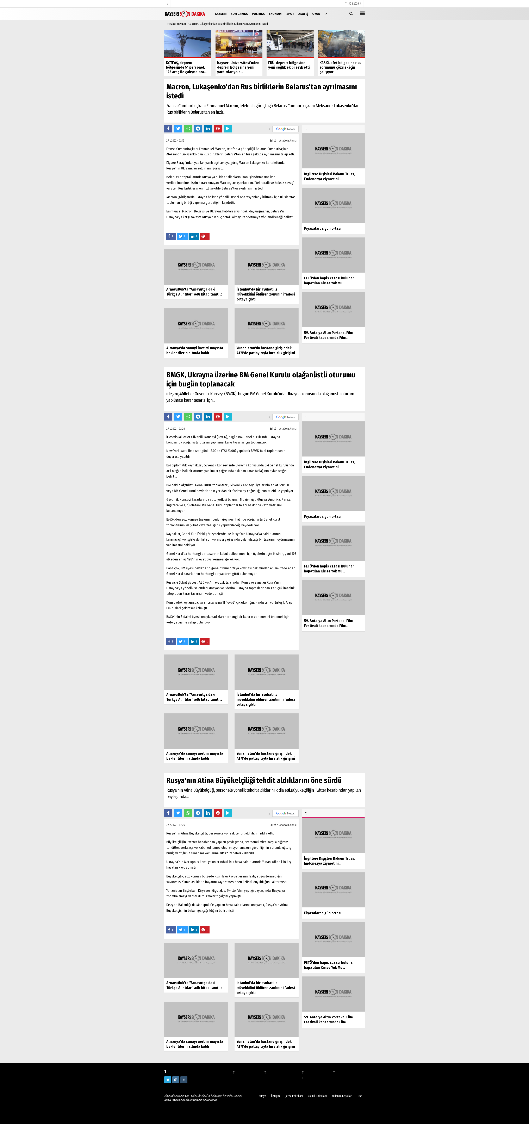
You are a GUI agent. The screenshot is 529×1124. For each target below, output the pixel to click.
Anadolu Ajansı (288, 140)
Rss (360, 1096)
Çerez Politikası (294, 1096)
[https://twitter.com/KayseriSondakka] (167, 1079)
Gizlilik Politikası (317, 1096)
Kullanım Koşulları (342, 1096)
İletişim (275, 1096)
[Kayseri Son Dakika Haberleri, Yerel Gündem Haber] (185, 13)
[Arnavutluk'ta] (196, 266)
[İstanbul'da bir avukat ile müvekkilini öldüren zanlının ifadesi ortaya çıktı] (267, 266)
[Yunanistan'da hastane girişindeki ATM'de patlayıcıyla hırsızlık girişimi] (267, 325)
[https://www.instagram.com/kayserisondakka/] (175, 1079)
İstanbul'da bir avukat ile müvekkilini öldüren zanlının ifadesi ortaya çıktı (266, 294)
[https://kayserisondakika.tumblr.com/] (183, 1079)
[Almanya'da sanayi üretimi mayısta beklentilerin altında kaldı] (196, 325)
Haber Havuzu (177, 24)
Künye (262, 1096)
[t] (325, 13)
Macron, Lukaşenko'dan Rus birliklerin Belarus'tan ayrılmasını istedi (228, 24)
